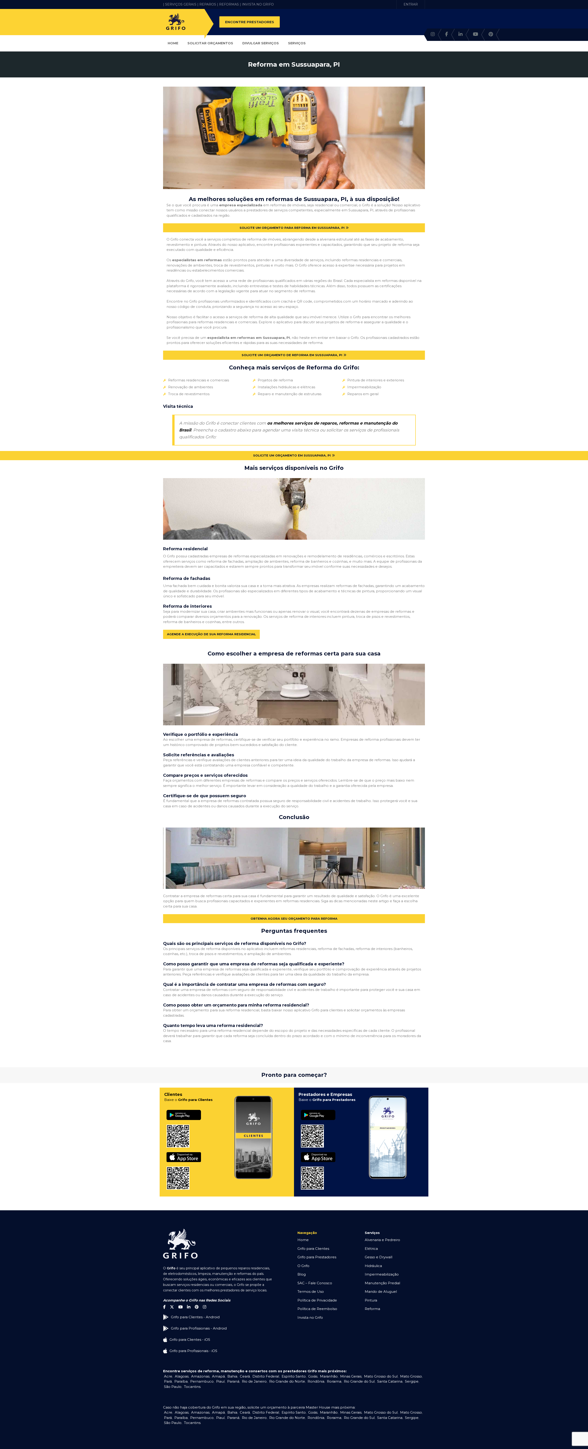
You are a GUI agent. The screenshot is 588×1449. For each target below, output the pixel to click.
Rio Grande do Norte (287, 1381)
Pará (168, 1381)
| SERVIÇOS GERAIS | (180, 4)
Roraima (334, 1381)
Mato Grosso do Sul (381, 1376)
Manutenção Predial (382, 1283)
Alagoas (182, 1376)
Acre (168, 1376)
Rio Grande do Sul (359, 1381)
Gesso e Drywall (378, 1257)
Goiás (312, 1376)
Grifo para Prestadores (316, 1257)
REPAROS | (208, 4)
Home (173, 43)
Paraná (233, 1381)
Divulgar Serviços (260, 43)
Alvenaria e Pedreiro (382, 1240)
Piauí (220, 1381)
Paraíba (181, 1381)
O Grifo (303, 1266)
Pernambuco (202, 1381)
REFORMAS (229, 4)
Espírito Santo (294, 1376)
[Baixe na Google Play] (183, 1110)
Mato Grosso (411, 1376)
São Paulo (172, 1386)
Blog (301, 1274)
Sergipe (411, 1381)
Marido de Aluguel (381, 1291)
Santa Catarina (389, 1381)
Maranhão (329, 1376)
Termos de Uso (310, 1291)
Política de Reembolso (317, 1309)
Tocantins (192, 1386)
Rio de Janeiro (254, 1381)
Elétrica (371, 1248)
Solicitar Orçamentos (210, 43)
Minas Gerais (351, 1376)
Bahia (232, 1376)
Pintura (371, 1300)
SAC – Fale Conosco (314, 1283)
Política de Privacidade (317, 1300)
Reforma (372, 1309)
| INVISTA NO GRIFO (257, 4)
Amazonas (200, 1376)
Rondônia (316, 1381)
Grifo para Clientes (313, 1248)
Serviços (297, 43)
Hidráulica (373, 1266)
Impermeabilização (382, 1274)
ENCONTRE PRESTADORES (249, 22)
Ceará (245, 1376)
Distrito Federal (265, 1376)
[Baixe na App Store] (183, 1152)
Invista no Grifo (310, 1317)
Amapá (218, 1376)
